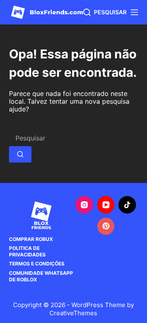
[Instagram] (84, 205)
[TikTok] (127, 205)
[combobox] (73, 138)
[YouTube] (106, 205)
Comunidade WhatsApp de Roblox (41, 276)
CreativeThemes (73, 313)
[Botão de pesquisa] (20, 154)
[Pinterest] (106, 226)
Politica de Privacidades (27, 251)
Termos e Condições (37, 264)
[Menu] (134, 12)
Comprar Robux (31, 239)
